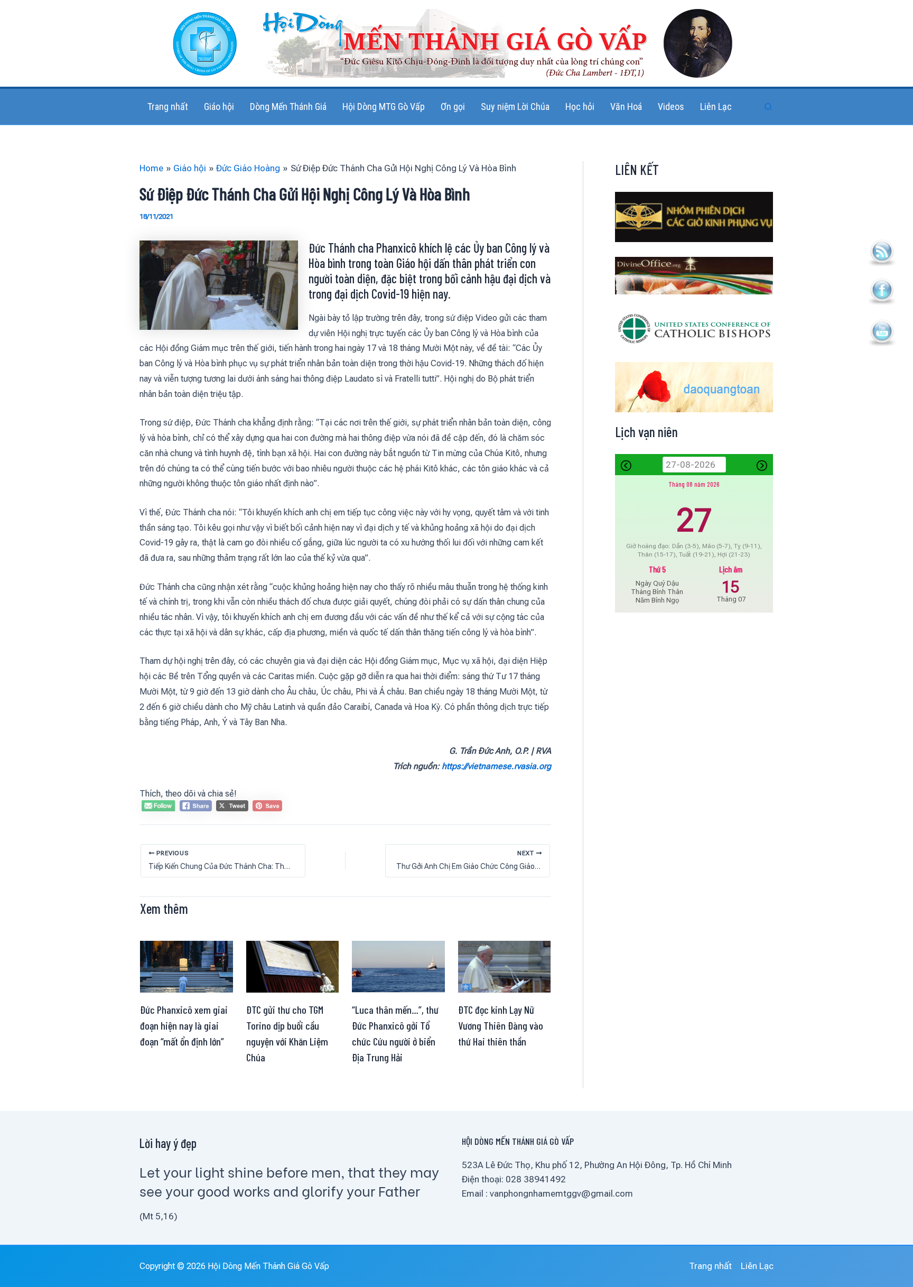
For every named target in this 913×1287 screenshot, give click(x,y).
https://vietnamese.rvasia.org (496, 766)
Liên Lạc (757, 1266)
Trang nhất (710, 1266)
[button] (769, 107)
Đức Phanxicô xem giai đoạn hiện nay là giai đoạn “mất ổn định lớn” (184, 1025)
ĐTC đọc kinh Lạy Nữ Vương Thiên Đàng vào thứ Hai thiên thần (500, 1025)
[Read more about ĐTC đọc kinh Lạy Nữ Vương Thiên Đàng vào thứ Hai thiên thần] (504, 965)
